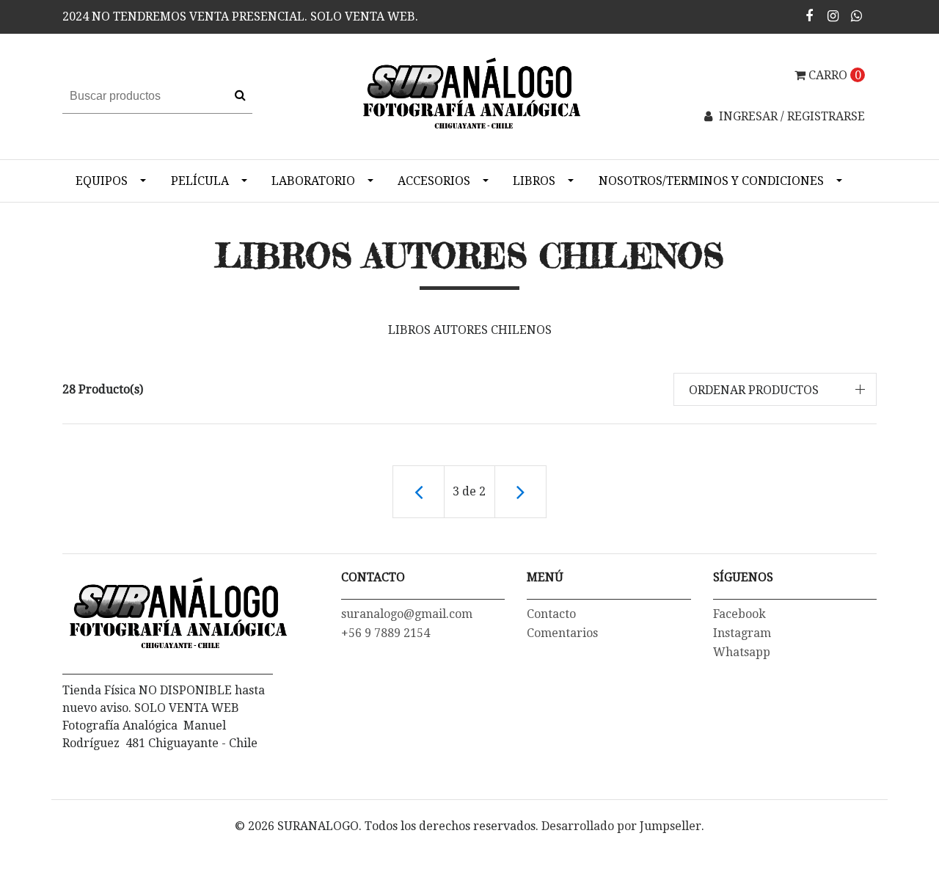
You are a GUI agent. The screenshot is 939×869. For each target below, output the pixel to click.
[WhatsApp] (856, 15)
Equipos (102, 181)
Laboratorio (313, 181)
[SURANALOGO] (469, 96)
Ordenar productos (754, 390)
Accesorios (434, 181)
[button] (775, 389)
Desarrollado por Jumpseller (621, 826)
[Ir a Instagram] (833, 15)
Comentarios (562, 633)
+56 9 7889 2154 (385, 633)
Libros (534, 181)
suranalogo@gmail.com (406, 614)
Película (200, 181)
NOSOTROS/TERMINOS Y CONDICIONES (711, 181)
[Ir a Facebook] (809, 15)
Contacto (551, 614)
